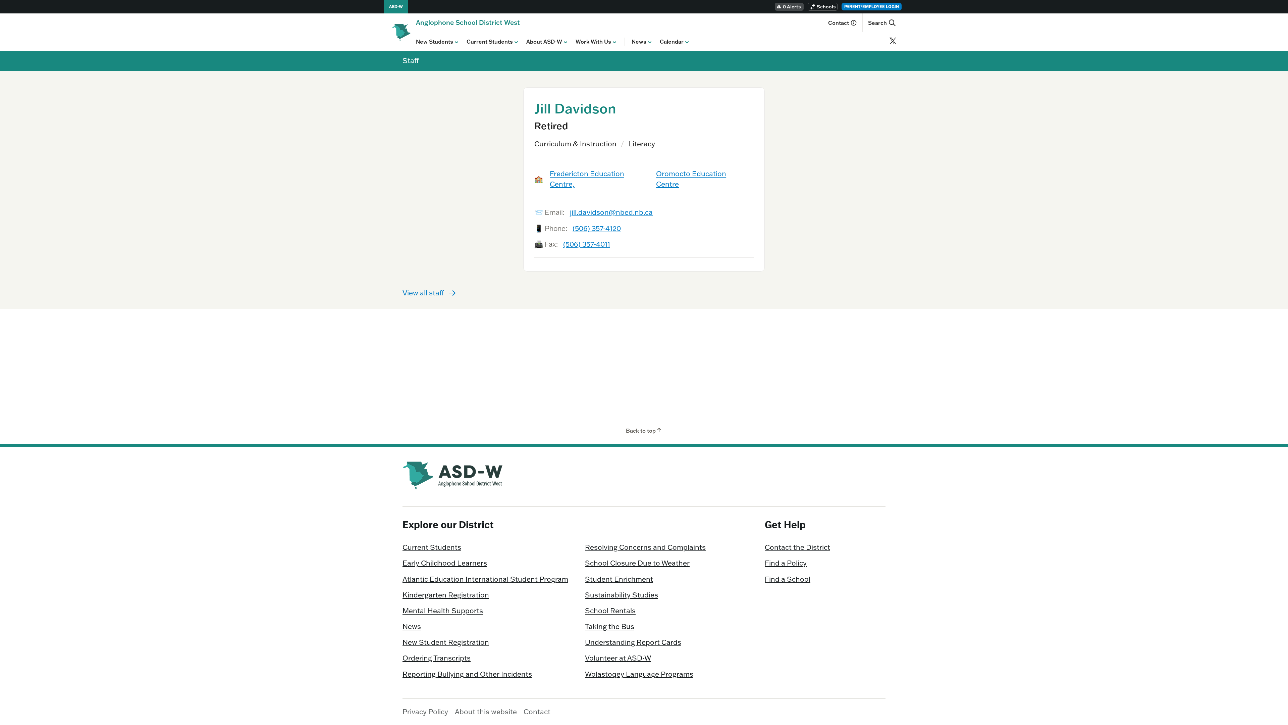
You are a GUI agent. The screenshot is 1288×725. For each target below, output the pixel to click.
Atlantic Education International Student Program (485, 579)
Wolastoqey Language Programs (639, 674)
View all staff (423, 292)
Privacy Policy (425, 711)
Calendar (672, 41)
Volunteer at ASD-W (618, 658)
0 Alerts (792, 7)
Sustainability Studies (621, 594)
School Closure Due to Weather (637, 563)
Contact (838, 22)
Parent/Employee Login (871, 6)
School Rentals (610, 610)
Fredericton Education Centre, (587, 178)
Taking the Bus (609, 626)
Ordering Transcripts (436, 658)
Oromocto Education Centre (691, 178)
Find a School (787, 579)
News (639, 41)
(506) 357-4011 (586, 244)
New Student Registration (445, 642)
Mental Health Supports (442, 610)
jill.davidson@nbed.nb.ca (611, 212)
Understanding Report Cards (633, 642)
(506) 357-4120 (597, 228)
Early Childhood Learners (444, 563)
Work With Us (593, 41)
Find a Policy (786, 563)
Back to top (641, 430)
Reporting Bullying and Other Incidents (467, 674)
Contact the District (797, 547)
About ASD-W (544, 41)
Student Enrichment (619, 579)
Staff (410, 60)
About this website (486, 711)
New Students (434, 41)
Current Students (490, 41)
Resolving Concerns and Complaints (645, 547)
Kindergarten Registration (445, 594)
